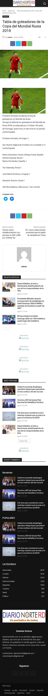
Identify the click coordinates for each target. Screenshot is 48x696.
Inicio (4, 11)
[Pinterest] (24, 43)
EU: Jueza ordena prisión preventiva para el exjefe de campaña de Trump (36, 232)
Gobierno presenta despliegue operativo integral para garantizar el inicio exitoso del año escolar (31, 389)
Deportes (11, 11)
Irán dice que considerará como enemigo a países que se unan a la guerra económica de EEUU (31, 415)
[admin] (4, 37)
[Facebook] (12, 43)
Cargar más (23, 441)
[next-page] (7, 328)
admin (10, 37)
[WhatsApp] (29, 43)
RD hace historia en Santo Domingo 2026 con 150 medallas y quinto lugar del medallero (31, 318)
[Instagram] (21, 673)
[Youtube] (33, 673)
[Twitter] (18, 43)
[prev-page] (4, 328)
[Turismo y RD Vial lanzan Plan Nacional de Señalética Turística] (8, 403)
